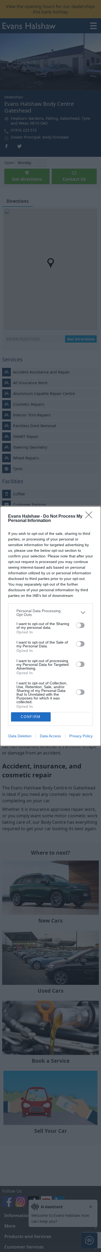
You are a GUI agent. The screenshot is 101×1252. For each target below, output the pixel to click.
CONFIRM (31, 717)
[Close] (90, 516)
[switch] (80, 625)
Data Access (50, 736)
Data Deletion (20, 736)
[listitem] (50, 612)
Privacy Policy (81, 736)
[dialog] (50, 626)
